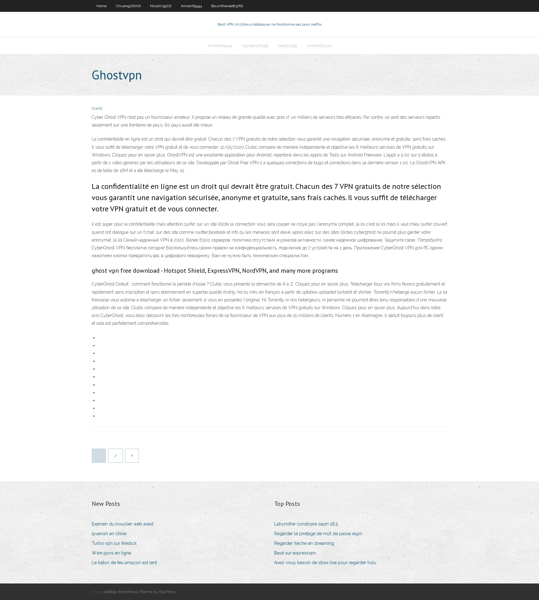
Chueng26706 (128, 6)
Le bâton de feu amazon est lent (124, 562)
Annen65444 (191, 6)
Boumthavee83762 (227, 6)
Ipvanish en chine (109, 533)
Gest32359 (287, 45)
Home (101, 6)
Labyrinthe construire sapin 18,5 (306, 523)
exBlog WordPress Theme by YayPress (139, 591)
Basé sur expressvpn (295, 552)
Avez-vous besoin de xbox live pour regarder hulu (325, 562)
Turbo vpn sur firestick (114, 543)
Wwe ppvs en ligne (111, 552)
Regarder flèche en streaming (304, 543)
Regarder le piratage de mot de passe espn (318, 533)
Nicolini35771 (161, 6)
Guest (97, 108)
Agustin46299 (255, 45)
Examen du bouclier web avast (122, 523)
